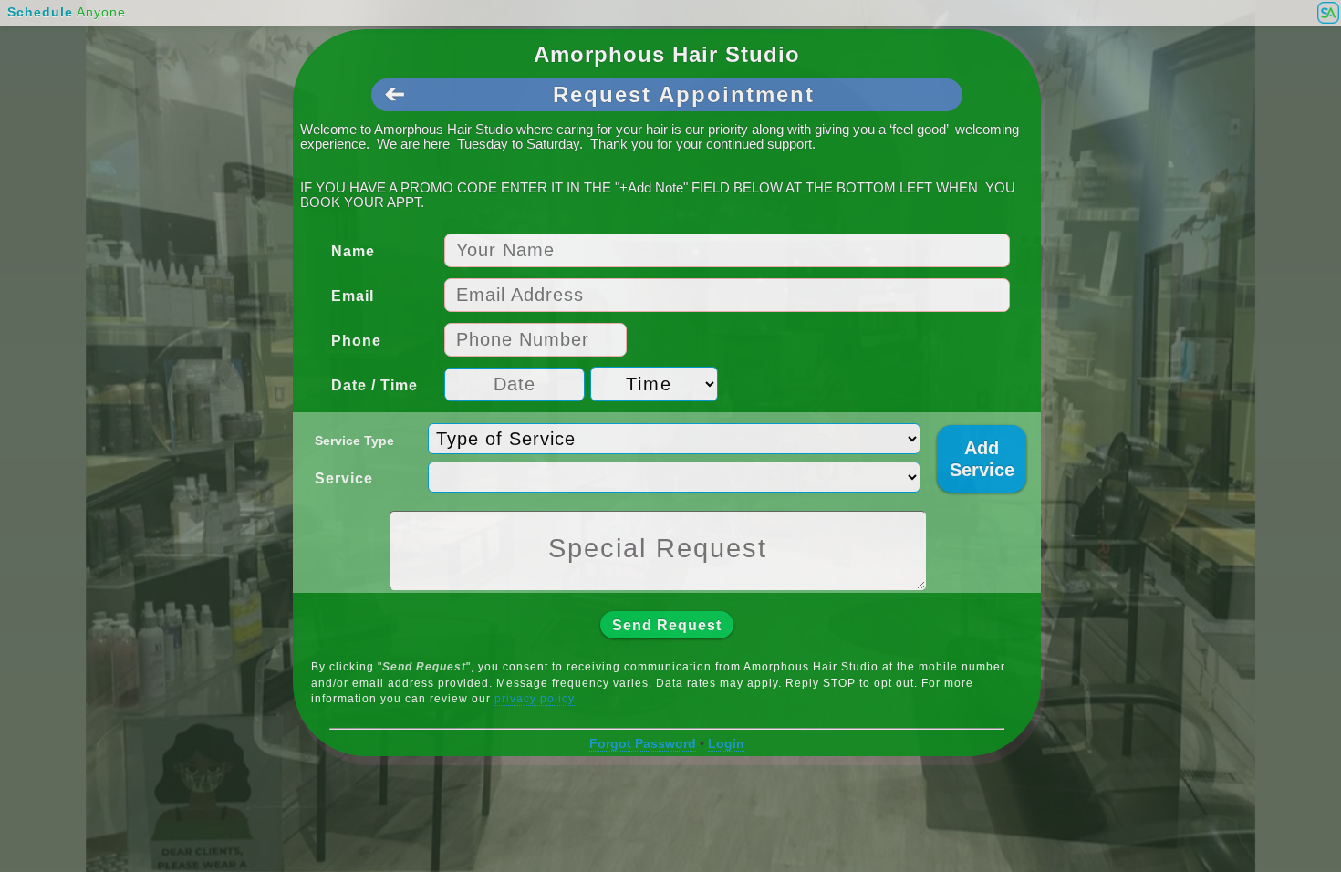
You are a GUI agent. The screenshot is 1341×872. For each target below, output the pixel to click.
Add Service (982, 459)
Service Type (354, 440)
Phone (356, 340)
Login (726, 743)
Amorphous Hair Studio (667, 54)
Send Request (667, 625)
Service (344, 478)
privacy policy (534, 698)
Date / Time (374, 385)
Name (353, 251)
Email (352, 296)
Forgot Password (642, 743)
